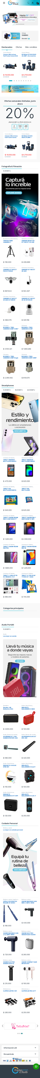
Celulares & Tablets (8, 458)
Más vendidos (31, 47)
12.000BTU (7, 171)
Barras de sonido (12, 734)
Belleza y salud (7, 828)
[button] (18, 1033)
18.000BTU (19, 390)
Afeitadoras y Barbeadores (7, 989)
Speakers (6, 705)
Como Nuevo (7, 52)
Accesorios (6, 238)
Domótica (30, 238)
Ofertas (19, 47)
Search (28, 3)
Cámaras (24, 238)
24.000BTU (31, 390)
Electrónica (14, 238)
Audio (5, 634)
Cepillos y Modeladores (10, 900)
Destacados (7, 47)
